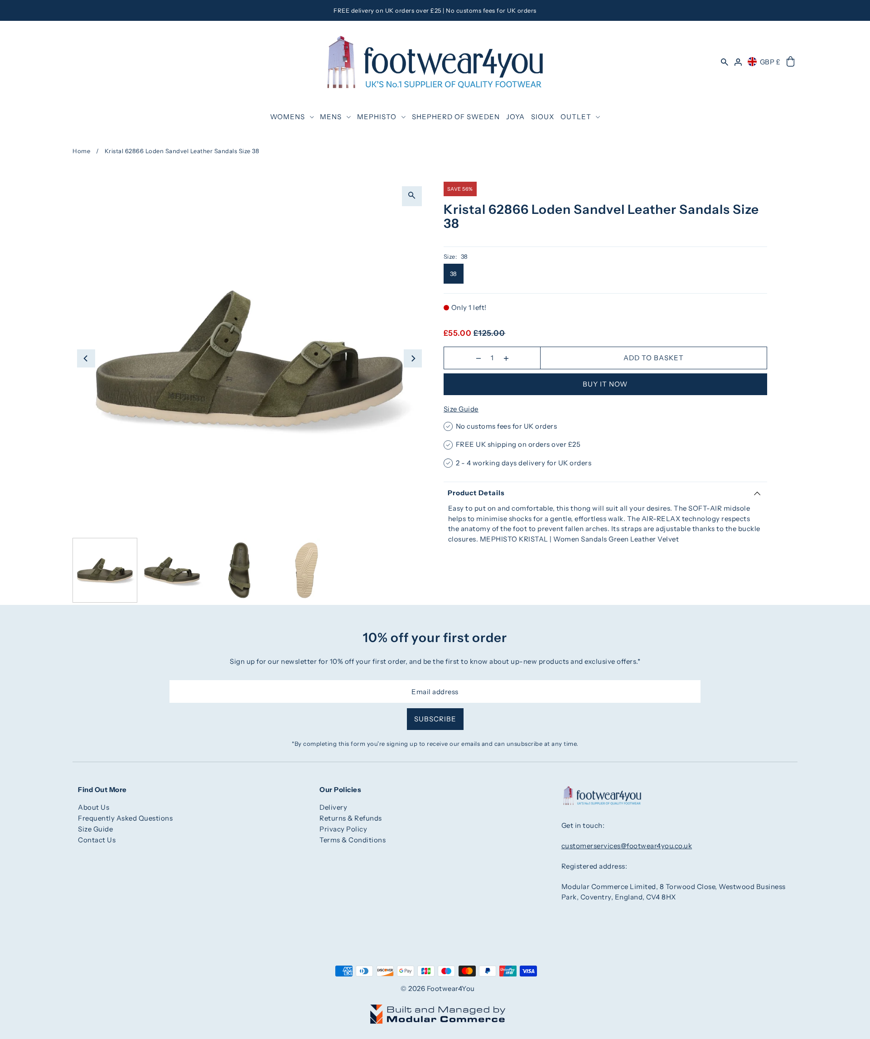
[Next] (413, 358)
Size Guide (461, 409)
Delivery (333, 807)
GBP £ (770, 62)
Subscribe (435, 719)
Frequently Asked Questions (125, 818)
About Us (93, 807)
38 (453, 273)
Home (81, 151)
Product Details (476, 492)
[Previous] (86, 358)
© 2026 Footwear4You (438, 988)
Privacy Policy (343, 829)
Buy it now (605, 384)
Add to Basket (654, 357)
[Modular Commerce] (438, 1009)
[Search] (725, 62)
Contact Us (97, 840)
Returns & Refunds (350, 818)
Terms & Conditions (352, 840)
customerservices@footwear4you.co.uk (626, 845)
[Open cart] (790, 62)
